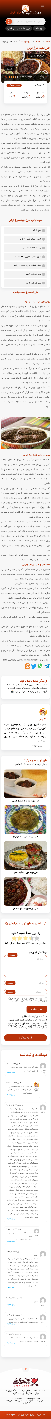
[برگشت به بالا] (25, 1368)
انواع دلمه (39, 28)
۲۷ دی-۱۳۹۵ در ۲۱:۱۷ (14, 1298)
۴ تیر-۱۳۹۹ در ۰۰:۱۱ (13, 1063)
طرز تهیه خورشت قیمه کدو (26, 872)
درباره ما (18, 1400)
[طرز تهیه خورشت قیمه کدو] (25, 870)
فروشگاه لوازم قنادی (32, 1398)
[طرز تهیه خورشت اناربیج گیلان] (25, 798)
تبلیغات (9, 1400)
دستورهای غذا (16, 1398)
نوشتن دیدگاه (14, 85)
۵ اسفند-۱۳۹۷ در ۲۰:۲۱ (14, 1105)
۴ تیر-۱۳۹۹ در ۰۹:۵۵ (13, 1082)
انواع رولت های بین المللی (18, 28)
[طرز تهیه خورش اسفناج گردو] (25, 834)
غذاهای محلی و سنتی (26, 77)
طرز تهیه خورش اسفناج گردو (25, 836)
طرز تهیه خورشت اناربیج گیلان (25, 801)
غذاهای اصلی (41, 77)
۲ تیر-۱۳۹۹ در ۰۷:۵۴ (13, 1229)
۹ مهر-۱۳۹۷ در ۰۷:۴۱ (13, 1251)
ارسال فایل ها (36, 1009)
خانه (48, 41)
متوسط (38, 41)
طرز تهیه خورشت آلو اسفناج (25, 908)
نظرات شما (29, 1400)
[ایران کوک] (25, 8)
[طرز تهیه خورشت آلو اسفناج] (25, 906)
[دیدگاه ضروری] (24, 974)
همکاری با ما (25, 1402)
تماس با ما (41, 1400)
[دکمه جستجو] (9, 21)
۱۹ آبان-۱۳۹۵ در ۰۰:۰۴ (14, 1315)
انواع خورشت (26, 41)
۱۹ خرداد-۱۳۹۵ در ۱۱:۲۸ (15, 1334)
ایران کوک (15, 13)
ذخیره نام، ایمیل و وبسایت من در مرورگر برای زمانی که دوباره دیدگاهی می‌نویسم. (27, 999)
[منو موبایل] (42, 6)
